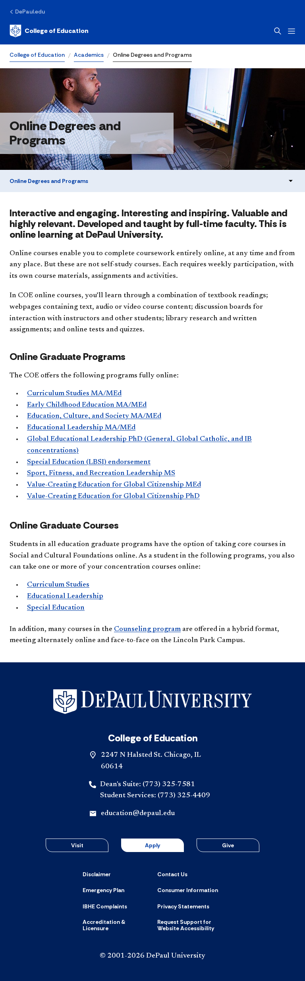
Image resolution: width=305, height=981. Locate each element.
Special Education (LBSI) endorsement (89, 462)
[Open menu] (291, 31)
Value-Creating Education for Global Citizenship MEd (114, 485)
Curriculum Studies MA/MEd (74, 393)
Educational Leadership (65, 596)
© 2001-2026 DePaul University (152, 956)
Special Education (56, 608)
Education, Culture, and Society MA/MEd (94, 416)
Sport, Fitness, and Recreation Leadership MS (101, 473)
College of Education (37, 54)
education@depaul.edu (138, 813)
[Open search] (277, 31)
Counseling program (147, 629)
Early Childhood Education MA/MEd (87, 405)
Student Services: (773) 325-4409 (155, 795)
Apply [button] (152, 845)
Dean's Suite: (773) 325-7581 (147, 784)
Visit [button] (77, 845)
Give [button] (228, 845)
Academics (89, 54)
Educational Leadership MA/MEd (81, 427)
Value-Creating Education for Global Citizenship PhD (113, 496)
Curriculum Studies (58, 585)
